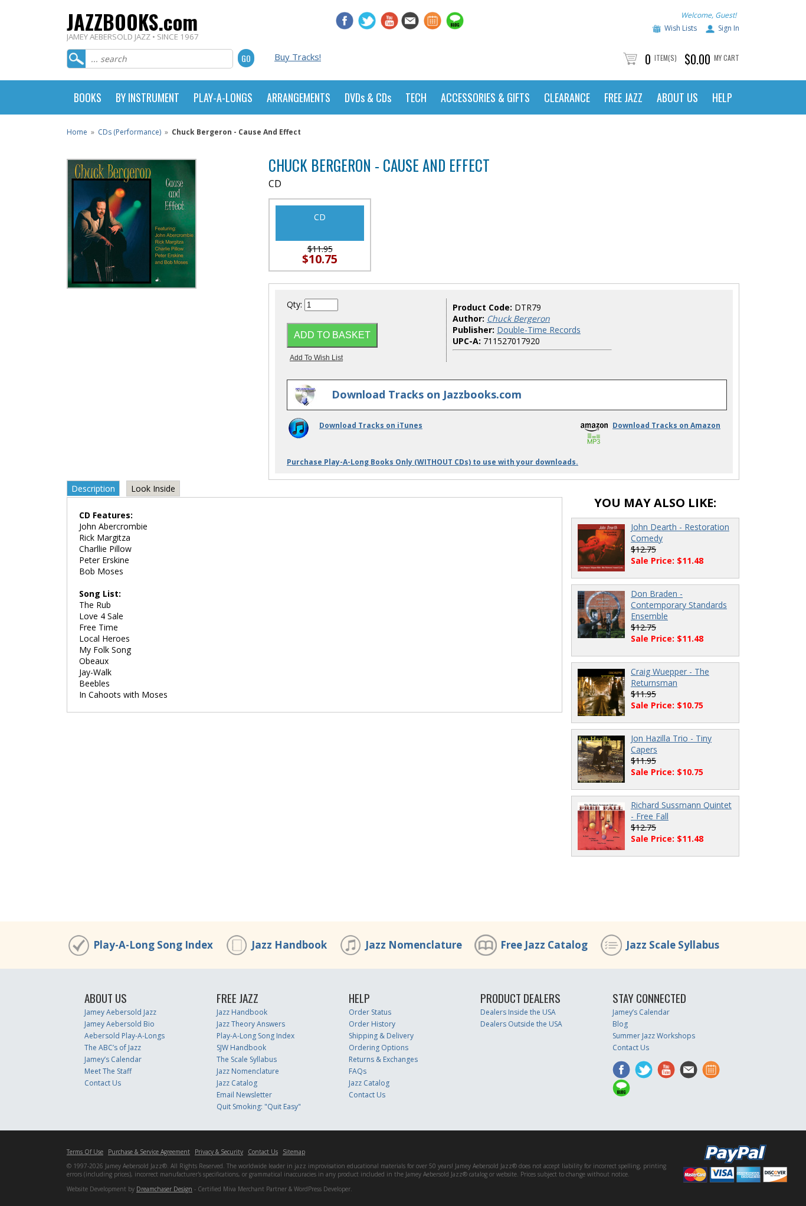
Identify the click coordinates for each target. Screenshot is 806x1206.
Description (93, 488)
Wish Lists (680, 28)
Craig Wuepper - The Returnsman (670, 677)
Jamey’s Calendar (113, 1059)
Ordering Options (378, 1047)
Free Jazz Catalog (544, 945)
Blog (620, 1024)
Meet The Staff (108, 1071)
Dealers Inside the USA (518, 1012)
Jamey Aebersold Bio (119, 1024)
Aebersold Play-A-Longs (124, 1036)
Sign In (728, 28)
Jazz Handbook (289, 945)
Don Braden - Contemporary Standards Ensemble (679, 605)
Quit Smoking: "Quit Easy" (259, 1107)
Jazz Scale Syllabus (672, 945)
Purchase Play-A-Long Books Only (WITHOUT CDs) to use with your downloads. (432, 462)
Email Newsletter (244, 1095)
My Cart (726, 58)
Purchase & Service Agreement (149, 1152)
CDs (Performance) (129, 132)
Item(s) (665, 58)
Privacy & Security (219, 1152)
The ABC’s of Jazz (112, 1047)
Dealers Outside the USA (521, 1024)
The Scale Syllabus (247, 1059)
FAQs (357, 1071)
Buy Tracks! (297, 57)
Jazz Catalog (237, 1083)
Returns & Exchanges (383, 1059)
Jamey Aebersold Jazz (120, 1012)
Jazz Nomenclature (413, 945)
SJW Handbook (241, 1047)
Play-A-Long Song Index (153, 945)
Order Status (370, 1012)
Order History (372, 1024)
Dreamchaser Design (164, 1189)
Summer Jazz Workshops (653, 1036)
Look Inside (153, 488)
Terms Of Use (85, 1152)
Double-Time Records (539, 329)
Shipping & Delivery (381, 1036)
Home (77, 132)
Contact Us (102, 1083)
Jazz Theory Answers (251, 1024)
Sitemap (294, 1152)
